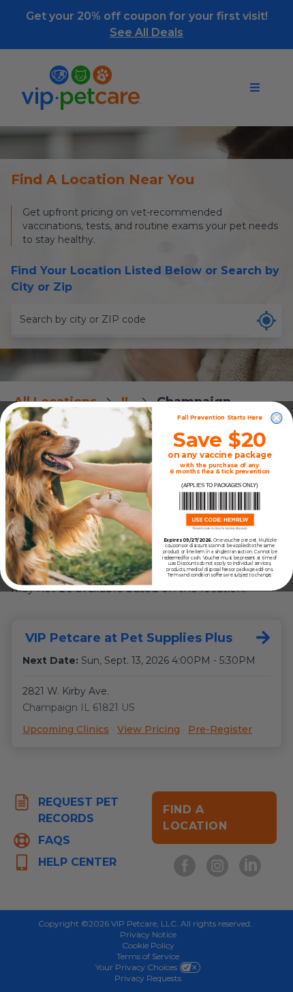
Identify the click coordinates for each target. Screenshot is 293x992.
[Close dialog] (276, 417)
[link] (219, 510)
